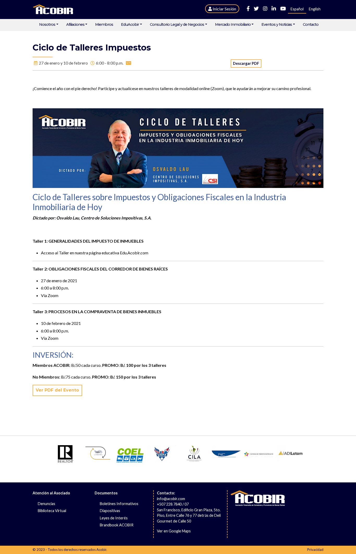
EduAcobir (130, 24)
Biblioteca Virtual (52, 510)
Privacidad (315, 549)
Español (297, 9)
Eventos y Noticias (276, 24)
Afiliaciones (75, 24)
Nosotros (47, 24)
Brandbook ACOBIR (116, 525)
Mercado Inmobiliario (233, 24)
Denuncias (46, 503)
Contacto (310, 24)
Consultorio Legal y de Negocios (177, 24)
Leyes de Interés (114, 518)
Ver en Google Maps (174, 531)
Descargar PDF (246, 63)
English (315, 9)
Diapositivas (110, 510)
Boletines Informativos (119, 503)
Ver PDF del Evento (57, 390)
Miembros (104, 24)
